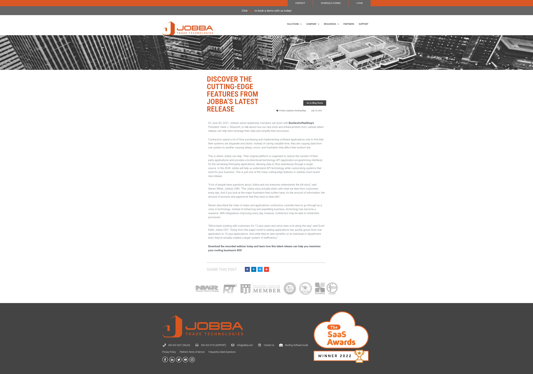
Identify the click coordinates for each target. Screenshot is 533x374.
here (251, 10)
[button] (247, 269)
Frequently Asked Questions (222, 351)
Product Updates (286, 110)
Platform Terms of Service (192, 351)
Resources (330, 24)
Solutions (293, 24)
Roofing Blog (300, 110)
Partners (348, 24)
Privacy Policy (169, 351)
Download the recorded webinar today (230, 246)
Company (311, 24)
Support (363, 24)
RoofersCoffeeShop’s (301, 123)
